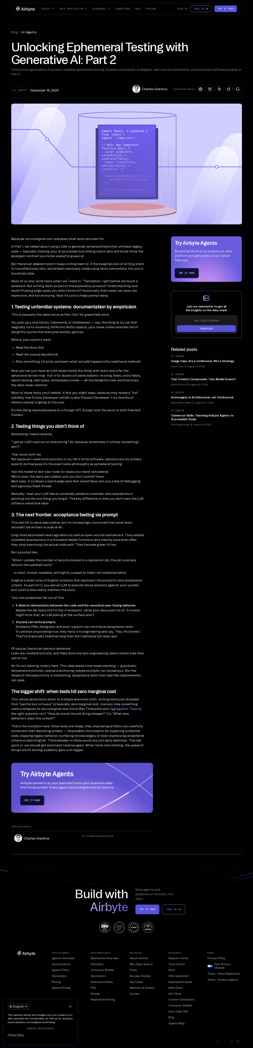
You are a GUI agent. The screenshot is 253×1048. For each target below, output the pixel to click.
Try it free (226, 8)
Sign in (182, 8)
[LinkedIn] (231, 1041)
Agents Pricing (61, 987)
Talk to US (173, 909)
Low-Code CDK (178, 1011)
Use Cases (136, 981)
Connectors (123, 8)
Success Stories (140, 976)
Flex (93, 987)
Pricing (151, 8)
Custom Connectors (181, 999)
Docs (138, 8)
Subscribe (206, 328)
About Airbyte (139, 958)
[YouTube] (238, 1041)
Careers (135, 993)
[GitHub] (218, 1041)
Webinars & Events (142, 987)
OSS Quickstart (178, 976)
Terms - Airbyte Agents (222, 979)
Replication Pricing (103, 999)
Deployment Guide (180, 981)
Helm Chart (175, 987)
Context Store (61, 964)
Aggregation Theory (125, 708)
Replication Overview (105, 958)
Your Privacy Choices (222, 966)
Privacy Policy (216, 958)
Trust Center (176, 964)
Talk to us (201, 8)
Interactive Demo (102, 981)
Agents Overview (63, 958)
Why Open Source (141, 964)
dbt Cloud (174, 993)
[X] (224, 1041)
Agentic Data (60, 970)
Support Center (178, 958)
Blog (171, 1017)
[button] (48, 9)
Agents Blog (176, 1023)
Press (133, 970)
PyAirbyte (97, 964)
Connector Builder (102, 970)
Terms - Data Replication (223, 973)
